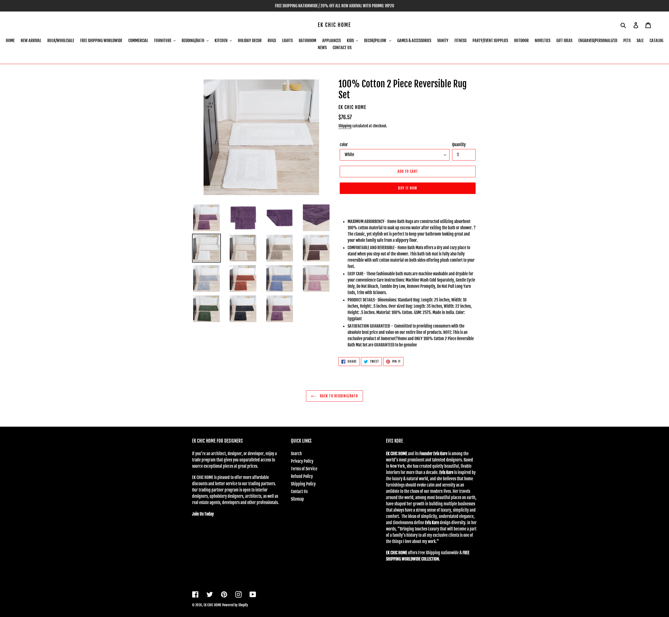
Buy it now (407, 188)
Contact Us (299, 491)
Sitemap (297, 499)
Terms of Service (304, 468)
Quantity (459, 144)
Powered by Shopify (235, 605)
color (344, 144)
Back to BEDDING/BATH (338, 396)
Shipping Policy (303, 484)
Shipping (344, 125)
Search (296, 453)
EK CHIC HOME (334, 25)
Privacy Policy (302, 461)
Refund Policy (302, 476)
